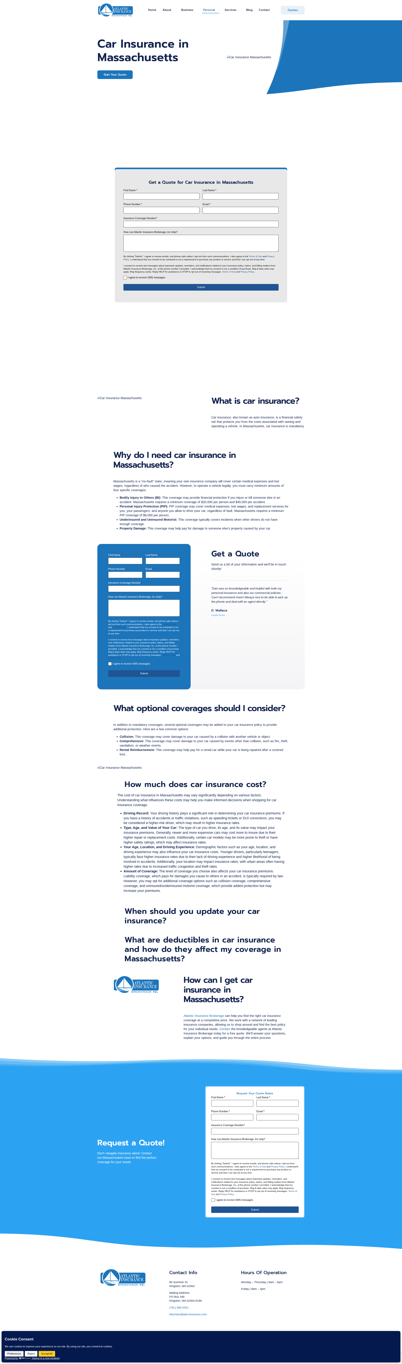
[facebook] (242, 1297)
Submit (201, 287)
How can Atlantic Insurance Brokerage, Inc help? (150, 232)
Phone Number (132, 204)
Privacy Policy (247, 271)
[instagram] (247, 1297)
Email (207, 204)
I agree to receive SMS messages (146, 277)
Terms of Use (255, 256)
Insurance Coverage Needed (140, 218)
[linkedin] (252, 1297)
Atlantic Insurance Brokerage (204, 1016)
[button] (200, 784)
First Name (130, 190)
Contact (224, 1029)
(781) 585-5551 (179, 1307)
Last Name (209, 190)
